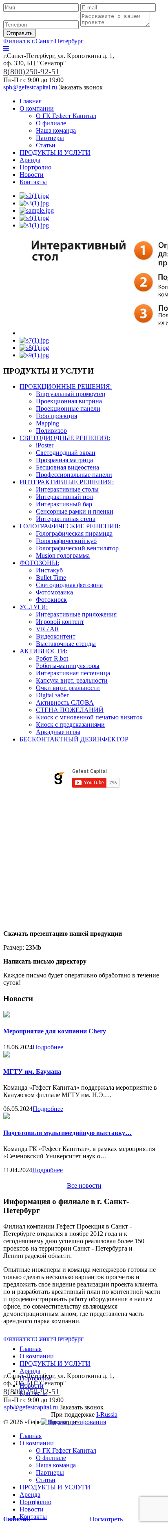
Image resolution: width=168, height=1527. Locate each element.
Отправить (20, 33)
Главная (31, 101)
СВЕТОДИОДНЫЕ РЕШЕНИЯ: (65, 437)
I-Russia (106, 1414)
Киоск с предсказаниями (70, 724)
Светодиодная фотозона (69, 584)
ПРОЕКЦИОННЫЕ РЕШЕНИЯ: (66, 386)
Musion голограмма (63, 555)
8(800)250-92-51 (31, 71)
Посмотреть (106, 1519)
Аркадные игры (58, 731)
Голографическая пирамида (74, 533)
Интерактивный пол (64, 496)
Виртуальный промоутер (70, 393)
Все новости (84, 1185)
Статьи (45, 145)
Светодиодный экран (65, 452)
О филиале (51, 123)
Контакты (33, 181)
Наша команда (56, 130)
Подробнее (48, 1047)
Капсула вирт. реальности (72, 680)
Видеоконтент (55, 636)
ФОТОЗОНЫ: (39, 562)
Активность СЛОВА (65, 702)
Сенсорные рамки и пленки (74, 511)
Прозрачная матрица (64, 459)
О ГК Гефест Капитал (66, 115)
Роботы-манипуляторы (67, 665)
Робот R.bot (52, 658)
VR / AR (47, 628)
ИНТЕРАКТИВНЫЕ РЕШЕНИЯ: (67, 482)
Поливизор (51, 430)
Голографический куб (66, 540)
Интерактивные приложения (76, 614)
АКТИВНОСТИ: (43, 651)
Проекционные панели (68, 408)
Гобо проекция (56, 415)
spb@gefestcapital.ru (30, 87)
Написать (16, 1519)
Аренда (30, 159)
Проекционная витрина (69, 401)
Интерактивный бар (64, 504)
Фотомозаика (54, 592)
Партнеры (50, 137)
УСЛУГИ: (34, 606)
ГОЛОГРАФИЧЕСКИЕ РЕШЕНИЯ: (70, 526)
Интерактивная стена (65, 518)
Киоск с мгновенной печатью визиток (89, 717)
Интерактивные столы (67, 489)
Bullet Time (51, 577)
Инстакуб (49, 570)
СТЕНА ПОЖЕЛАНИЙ (70, 709)
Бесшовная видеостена (67, 467)
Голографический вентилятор (77, 548)
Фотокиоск (51, 599)
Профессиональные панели (74, 474)
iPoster (44, 445)
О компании (37, 108)
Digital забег (52, 695)
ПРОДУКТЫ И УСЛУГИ (55, 152)
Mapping (47, 423)
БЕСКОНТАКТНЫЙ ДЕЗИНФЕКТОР (74, 739)
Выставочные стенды (66, 643)
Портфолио (35, 167)
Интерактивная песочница (73, 673)
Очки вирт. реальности (68, 687)
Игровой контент (60, 621)
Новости (32, 174)
